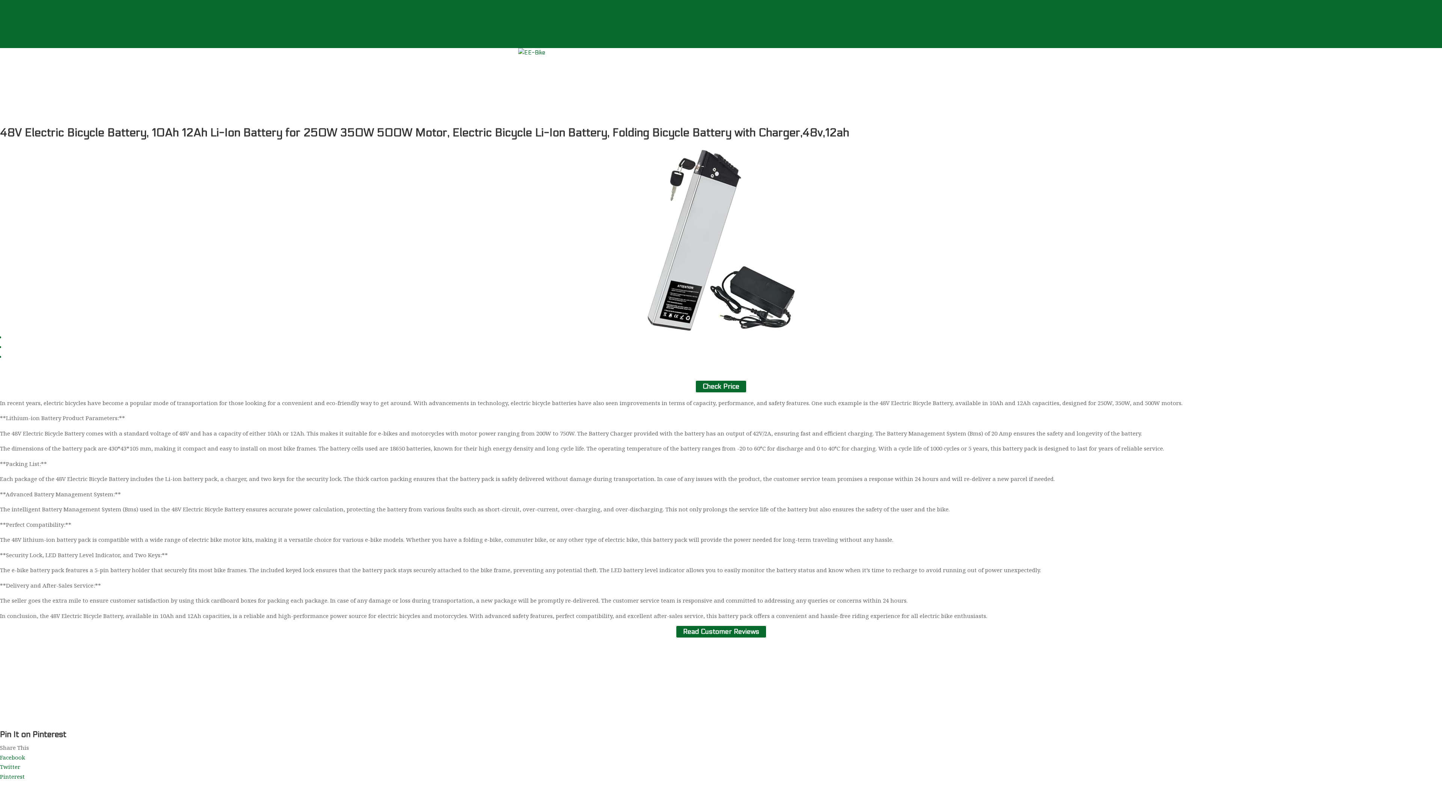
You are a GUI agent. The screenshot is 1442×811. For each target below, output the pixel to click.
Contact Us (14, 43)
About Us (12, 14)
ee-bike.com (554, 724)
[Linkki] (531, 52)
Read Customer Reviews (721, 632)
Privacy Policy (537, 715)
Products (12, 23)
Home (8, 4)
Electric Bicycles (21, 33)
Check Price (721, 386)
